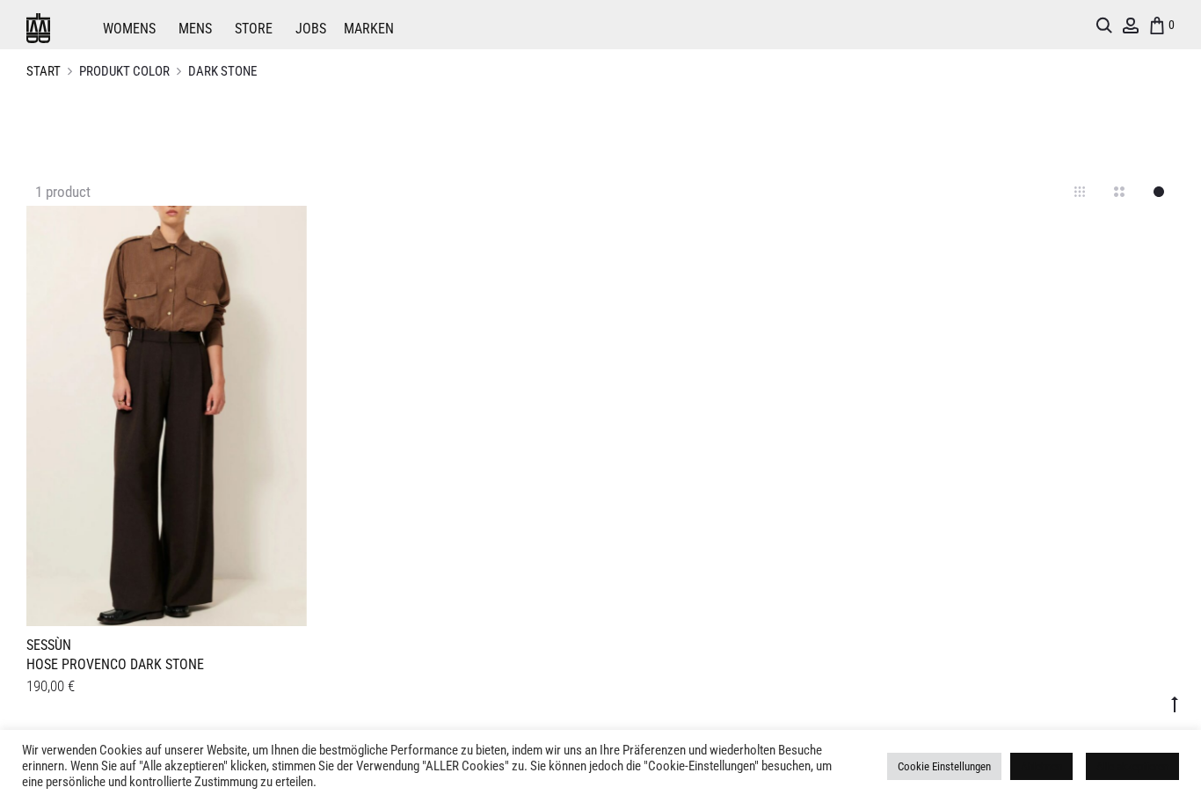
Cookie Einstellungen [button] (944, 766)
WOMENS (129, 28)
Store (254, 28)
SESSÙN (48, 645)
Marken (369, 28)
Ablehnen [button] (1041, 766)
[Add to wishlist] (285, 228)
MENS (195, 28)
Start (43, 71)
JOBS (310, 28)
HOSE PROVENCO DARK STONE (115, 664)
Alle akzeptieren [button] (1132, 766)
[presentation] (36, 413)
